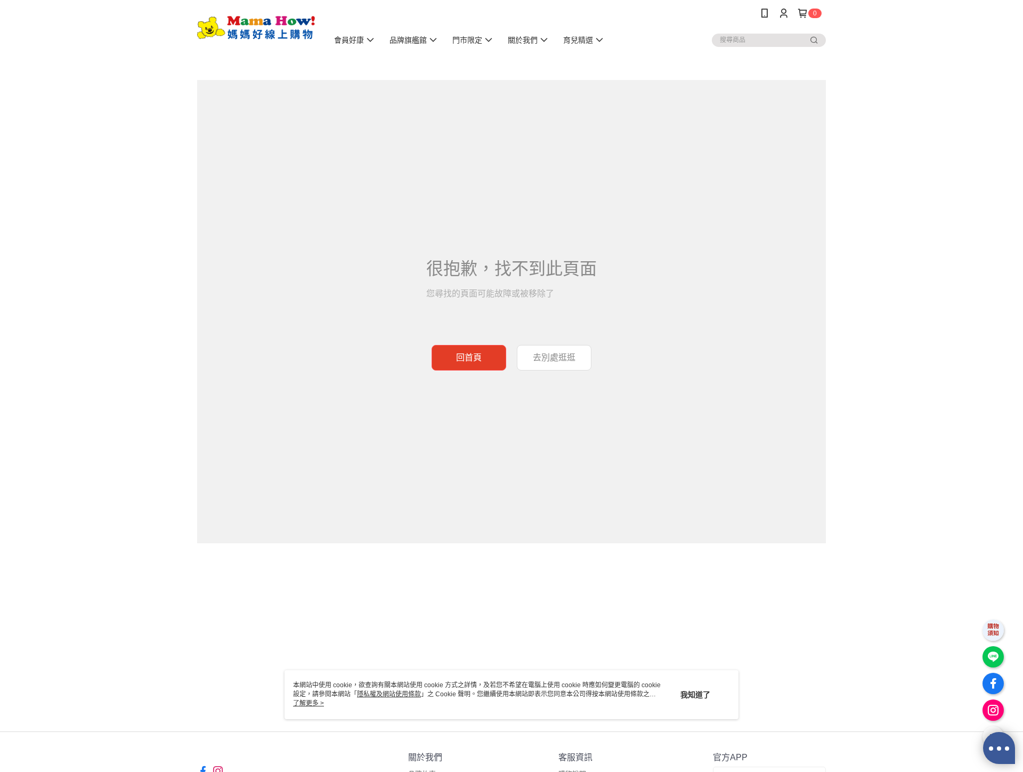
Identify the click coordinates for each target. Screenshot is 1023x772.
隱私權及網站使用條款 (389, 694)
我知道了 (695, 694)
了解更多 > (308, 703)
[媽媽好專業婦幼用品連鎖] (256, 28)
